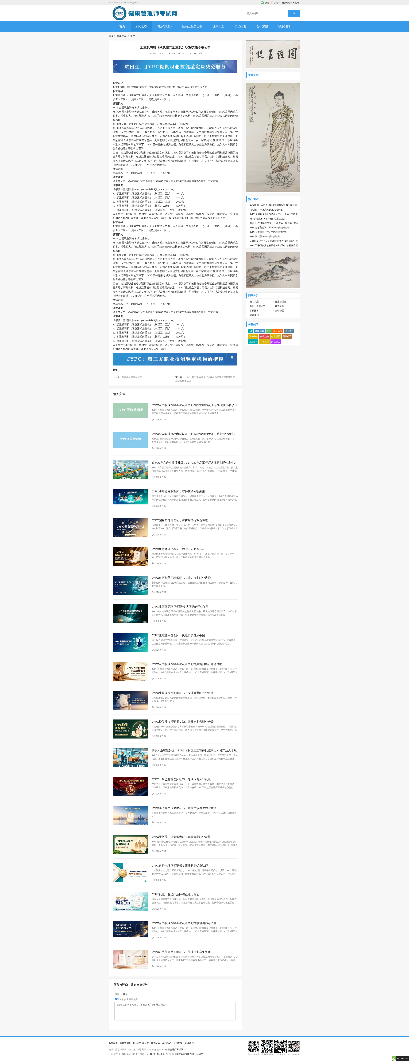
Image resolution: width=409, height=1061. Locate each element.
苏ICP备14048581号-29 (159, 1054)
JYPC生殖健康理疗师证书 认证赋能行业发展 (180, 606)
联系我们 (284, 26)
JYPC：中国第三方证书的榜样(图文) (268, 232)
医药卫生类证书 (192, 26)
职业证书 (253, 336)
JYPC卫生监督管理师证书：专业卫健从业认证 (181, 779)
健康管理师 (164, 26)
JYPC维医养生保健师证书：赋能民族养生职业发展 (184, 808)
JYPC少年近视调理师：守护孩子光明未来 (178, 491)
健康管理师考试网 (290, 2)
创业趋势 (264, 336)
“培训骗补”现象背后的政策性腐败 (266, 209)
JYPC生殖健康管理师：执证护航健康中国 (178, 635)
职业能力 (289, 331)
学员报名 (240, 26)
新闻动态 (141, 26)
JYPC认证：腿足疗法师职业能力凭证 (175, 894)
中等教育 (264, 341)
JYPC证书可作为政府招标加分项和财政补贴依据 (274, 245)
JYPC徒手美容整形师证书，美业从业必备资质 (181, 952)
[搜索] (294, 13)
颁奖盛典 (259, 331)
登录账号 (133, 999)
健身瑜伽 (277, 331)
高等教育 (287, 336)
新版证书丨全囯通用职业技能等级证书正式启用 (273, 205)
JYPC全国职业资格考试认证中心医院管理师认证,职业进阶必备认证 (194, 405)
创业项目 (275, 336)
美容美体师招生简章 (132, 377)
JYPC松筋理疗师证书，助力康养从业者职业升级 (183, 721)
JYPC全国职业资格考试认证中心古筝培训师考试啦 (184, 923)
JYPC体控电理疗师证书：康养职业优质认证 (180, 865)
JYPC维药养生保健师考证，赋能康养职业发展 (181, 836)
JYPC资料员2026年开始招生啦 (265, 236)
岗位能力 (275, 341)
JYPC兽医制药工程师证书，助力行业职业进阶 (181, 577)
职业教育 (253, 341)
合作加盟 (262, 26)
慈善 (268, 331)
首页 (122, 26)
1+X (251, 331)
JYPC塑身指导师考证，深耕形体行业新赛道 (180, 520)
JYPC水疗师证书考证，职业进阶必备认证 (178, 549)
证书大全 (218, 26)
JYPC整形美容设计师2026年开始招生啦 (269, 227)
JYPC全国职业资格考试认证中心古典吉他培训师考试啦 (187, 664)
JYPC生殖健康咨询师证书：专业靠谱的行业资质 (183, 693)
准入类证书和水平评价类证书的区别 (268, 218)
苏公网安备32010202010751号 (187, 1054)
